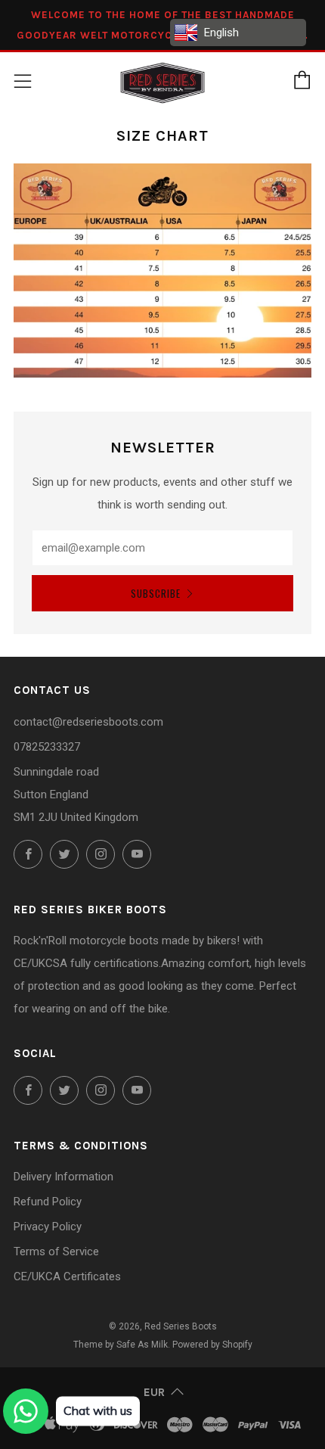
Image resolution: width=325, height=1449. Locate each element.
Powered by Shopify (212, 1344)
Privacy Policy (48, 1226)
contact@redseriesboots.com (88, 722)
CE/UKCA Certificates (67, 1276)
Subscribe (156, 593)
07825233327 (47, 747)
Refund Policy (48, 1201)
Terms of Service (56, 1251)
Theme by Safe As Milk (120, 1344)
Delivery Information (63, 1176)
